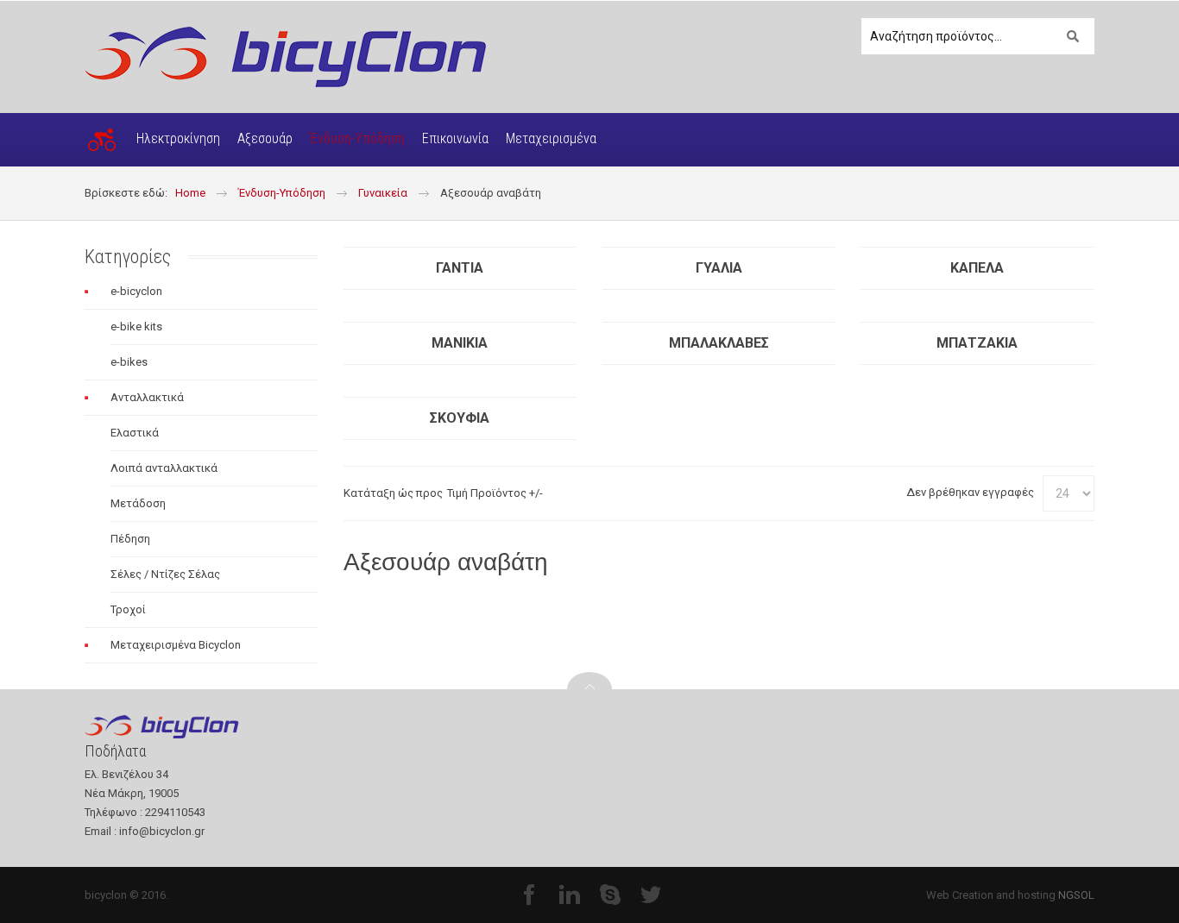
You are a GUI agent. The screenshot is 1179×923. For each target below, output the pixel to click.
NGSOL (1076, 894)
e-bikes (129, 361)
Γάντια (459, 268)
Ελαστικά (134, 432)
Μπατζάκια (977, 343)
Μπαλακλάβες (719, 343)
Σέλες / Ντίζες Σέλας (165, 574)
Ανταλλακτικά (147, 397)
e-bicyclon (136, 291)
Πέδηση (130, 538)
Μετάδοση (138, 503)
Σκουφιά (459, 418)
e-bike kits (136, 326)
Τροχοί (128, 609)
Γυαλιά (719, 268)
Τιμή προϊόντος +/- (495, 493)
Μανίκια (460, 343)
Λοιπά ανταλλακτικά (164, 468)
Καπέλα (977, 268)
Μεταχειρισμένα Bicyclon (175, 644)
